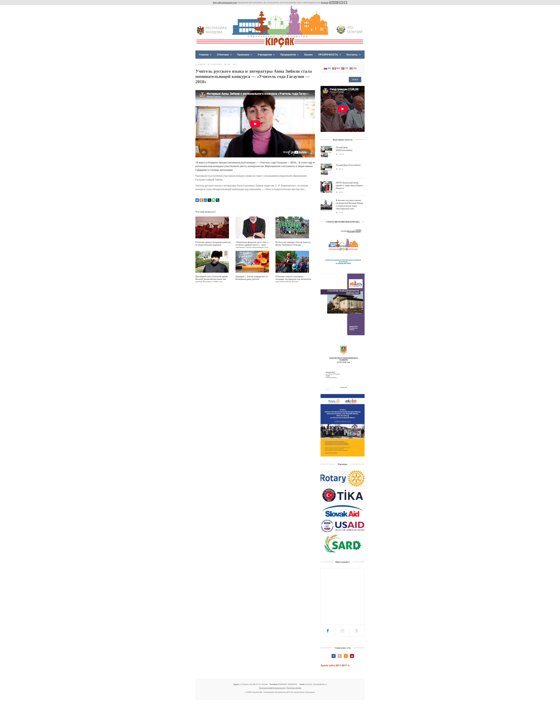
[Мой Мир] (205, 200)
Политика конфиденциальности (272, 688)
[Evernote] (213, 200)
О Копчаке (223, 54)
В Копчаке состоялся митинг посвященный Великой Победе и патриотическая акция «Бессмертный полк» (349, 204)
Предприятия (288, 54)
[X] (209, 200)
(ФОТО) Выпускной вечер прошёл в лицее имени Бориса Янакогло (349, 185)
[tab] (328, 631)
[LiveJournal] (217, 200)
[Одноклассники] (201, 200)
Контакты (352, 54)
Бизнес (308, 54)
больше (324, 2)
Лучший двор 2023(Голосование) (344, 148)
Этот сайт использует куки (225, 2)
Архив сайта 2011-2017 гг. (335, 665)
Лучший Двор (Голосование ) (348, 165)
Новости (201, 64)
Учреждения (265, 54)
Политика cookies (294, 688)
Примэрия (243, 54)
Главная (204, 54)
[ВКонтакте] (197, 200)
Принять (333, 2)
